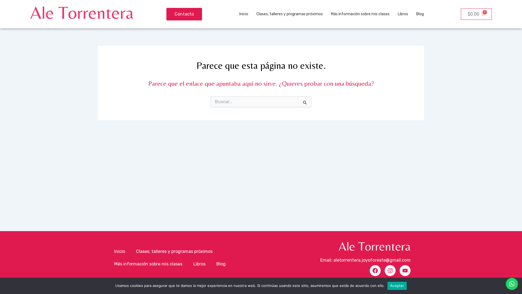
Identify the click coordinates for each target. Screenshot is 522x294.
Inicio (243, 14)
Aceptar (397, 285)
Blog (420, 14)
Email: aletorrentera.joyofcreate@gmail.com (365, 260)
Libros (403, 14)
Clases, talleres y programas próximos (289, 14)
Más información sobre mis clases (360, 14)
